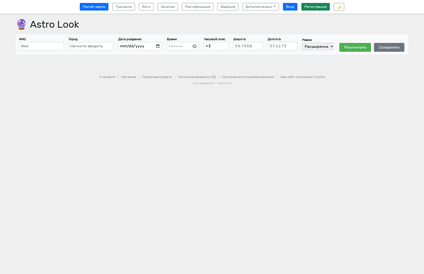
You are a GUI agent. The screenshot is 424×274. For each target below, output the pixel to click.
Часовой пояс (214, 39)
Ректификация (197, 7)
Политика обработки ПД (197, 77)
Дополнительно (259, 7)
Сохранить (389, 47)
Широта (239, 39)
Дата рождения (129, 39)
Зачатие (168, 7)
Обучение (128, 77)
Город (73, 39)
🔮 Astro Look (47, 24)
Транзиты (124, 7)
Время (172, 39)
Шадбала (228, 7)
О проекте (107, 77)
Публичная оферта (157, 77)
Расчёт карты (94, 7)
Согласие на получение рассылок (248, 77)
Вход (290, 7)
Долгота (274, 39)
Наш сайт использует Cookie (302, 77)
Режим (307, 40)
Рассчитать (355, 47)
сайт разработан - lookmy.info (212, 83)
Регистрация (316, 7)
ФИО (22, 39)
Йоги (146, 7)
